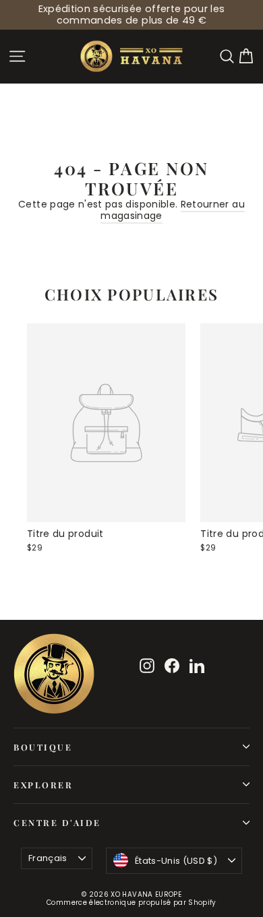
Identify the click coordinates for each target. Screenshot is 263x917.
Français (47, 858)
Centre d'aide (57, 822)
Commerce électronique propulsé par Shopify (131, 902)
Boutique (42, 747)
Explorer (43, 784)
